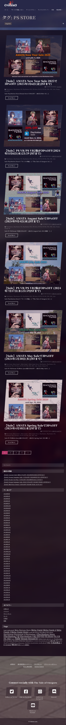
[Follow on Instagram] (40, 691)
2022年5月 (7, 592)
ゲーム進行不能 (51, 641)
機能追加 (15, 645)
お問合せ (12, 664)
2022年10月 (7, 580)
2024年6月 (7, 542)
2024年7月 (7, 539)
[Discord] (54, 691)
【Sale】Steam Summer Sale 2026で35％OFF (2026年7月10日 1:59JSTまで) (27, 482)
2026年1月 (7, 503)
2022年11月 (7, 578)
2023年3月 (7, 571)
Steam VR (7, 228)
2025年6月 (7, 515)
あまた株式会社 (27, 666)
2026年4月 (7, 498)
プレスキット (38, 664)
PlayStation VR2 (27, 89)
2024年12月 (7, 527)
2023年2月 (7, 573)
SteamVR (7, 91)
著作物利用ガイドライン (25, 664)
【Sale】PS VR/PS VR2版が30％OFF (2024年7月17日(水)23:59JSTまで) (33, 289)
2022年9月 (7, 583)
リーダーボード (42, 643)
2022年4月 (7, 595)
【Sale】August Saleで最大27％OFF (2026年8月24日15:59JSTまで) (24, 475)
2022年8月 (7, 585)
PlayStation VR (18, 89)
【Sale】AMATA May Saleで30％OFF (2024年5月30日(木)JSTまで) (29, 357)
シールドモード (12, 643)
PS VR (40, 89)
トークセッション (20, 643)
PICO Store (49, 632)
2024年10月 (7, 532)
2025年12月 (7, 506)
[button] (63, 24)
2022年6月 (7, 590)
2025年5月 (7, 518)
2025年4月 (7, 520)
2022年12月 (7, 575)
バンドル (27, 643)
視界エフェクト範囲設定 (23, 645)
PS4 (48, 89)
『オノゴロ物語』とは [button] (17, 10)
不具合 (5, 618)
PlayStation (9, 89)
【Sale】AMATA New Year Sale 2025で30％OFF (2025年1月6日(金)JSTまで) (31, 82)
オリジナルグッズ (43, 640)
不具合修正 (55, 642)
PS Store (35, 89)
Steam (58, 89)
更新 (5, 621)
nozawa (59, 86)
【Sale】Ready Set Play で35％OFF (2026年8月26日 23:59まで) (23, 480)
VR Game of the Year (19, 641)
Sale (54, 89)
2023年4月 (7, 568)
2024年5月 (7, 544)
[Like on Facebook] (26, 691)
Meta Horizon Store (23, 630)
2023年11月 (7, 554)
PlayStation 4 (19, 634)
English (8, 23)
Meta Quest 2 (16, 364)
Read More (11, 98)
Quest (13, 639)
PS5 (51, 89)
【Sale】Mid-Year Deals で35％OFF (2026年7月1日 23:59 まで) (23, 484)
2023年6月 (7, 563)
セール (5, 616)
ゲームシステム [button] (30, 10)
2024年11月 (7, 530)
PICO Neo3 (43, 632)
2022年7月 (7, 587)
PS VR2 (44, 89)
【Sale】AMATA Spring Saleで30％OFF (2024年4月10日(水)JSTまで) (31, 426)
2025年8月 (7, 513)
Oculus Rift (32, 632)
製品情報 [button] (59, 10)
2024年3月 (7, 547)
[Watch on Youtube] (33, 705)
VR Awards (9, 640)
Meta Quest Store (34, 364)
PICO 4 (37, 632)
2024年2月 (7, 549)
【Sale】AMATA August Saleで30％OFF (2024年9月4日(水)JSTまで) (31, 219)
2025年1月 (7, 525)
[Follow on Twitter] (11, 691)
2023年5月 (7, 566)
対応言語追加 (8, 645)
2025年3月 (7, 522)
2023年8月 (7, 559)
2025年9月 (7, 510)
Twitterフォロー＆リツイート (45, 639)
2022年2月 (7, 599)
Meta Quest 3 (24, 364)
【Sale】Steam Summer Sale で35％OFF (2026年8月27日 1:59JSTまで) (26, 477)
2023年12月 (7, 551)
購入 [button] (6, 16)
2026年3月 (7, 501)
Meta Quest (9, 364)
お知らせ (6, 609)
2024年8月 (7, 537)
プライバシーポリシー (50, 664)
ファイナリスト (34, 643)
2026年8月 (7, 494)
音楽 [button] (53, 10)
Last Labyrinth (9, 630)
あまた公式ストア (30, 640)
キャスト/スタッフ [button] (43, 10)
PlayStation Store (46, 634)
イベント (6, 611)
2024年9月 (7, 535)
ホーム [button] (6, 10)
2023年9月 (7, 556)
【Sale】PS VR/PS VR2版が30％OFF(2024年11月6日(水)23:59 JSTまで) (32, 152)
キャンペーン (7, 614)
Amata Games (39, 666)
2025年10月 (7, 508)
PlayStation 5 (31, 634)
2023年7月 (7, 561)
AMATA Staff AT (56, 156)
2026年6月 (7, 496)
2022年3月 (7, 597)
